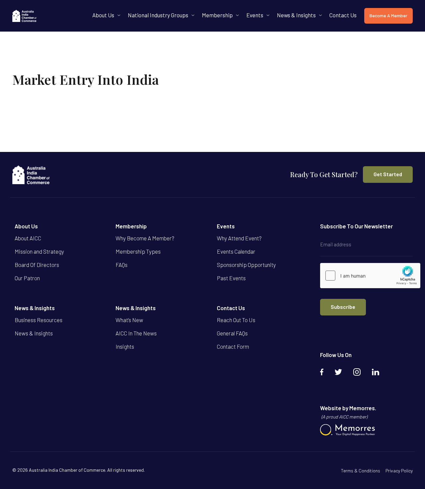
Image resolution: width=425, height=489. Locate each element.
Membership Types (138, 251)
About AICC (28, 238)
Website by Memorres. (348, 412)
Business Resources (38, 319)
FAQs (122, 264)
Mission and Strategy (39, 251)
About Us (103, 15)
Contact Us (343, 15)
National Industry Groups (158, 15)
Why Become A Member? (145, 238)
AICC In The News (136, 333)
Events (254, 15)
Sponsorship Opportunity (246, 264)
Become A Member (388, 15)
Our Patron (27, 278)
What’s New (129, 319)
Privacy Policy (399, 470)
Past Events (231, 278)
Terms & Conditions (360, 470)
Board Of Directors (37, 264)
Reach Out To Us (236, 319)
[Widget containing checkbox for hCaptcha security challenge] (370, 275)
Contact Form (233, 346)
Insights (125, 346)
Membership (217, 15)
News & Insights (296, 15)
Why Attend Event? (239, 238)
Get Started (388, 174)
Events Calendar (236, 251)
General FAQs (232, 333)
